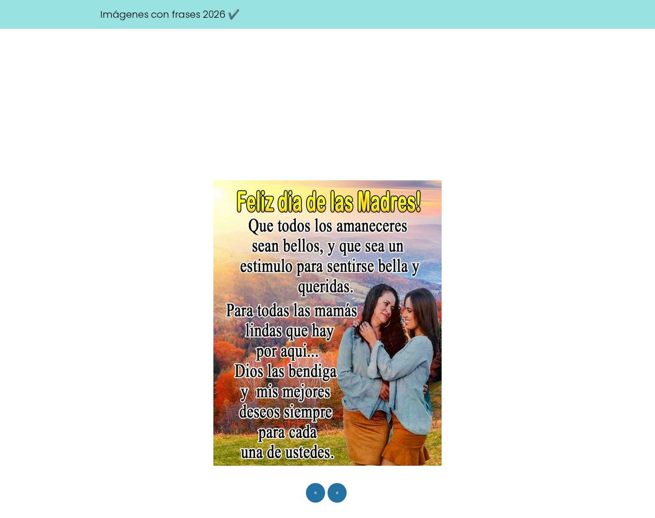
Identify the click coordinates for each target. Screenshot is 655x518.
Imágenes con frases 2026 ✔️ (170, 14)
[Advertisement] (327, 101)
